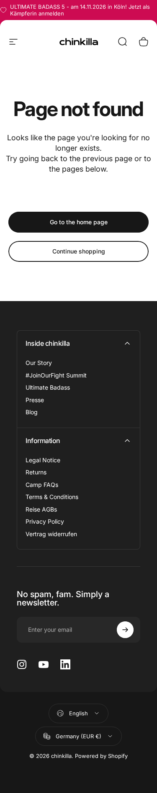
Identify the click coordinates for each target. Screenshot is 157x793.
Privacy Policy (45, 521)
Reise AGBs (41, 509)
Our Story (39, 362)
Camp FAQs (42, 484)
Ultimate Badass (48, 387)
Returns (36, 472)
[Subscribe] (125, 629)
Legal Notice (43, 460)
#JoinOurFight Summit (56, 375)
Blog (32, 412)
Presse (35, 399)
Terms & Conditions (52, 496)
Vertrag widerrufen (51, 533)
